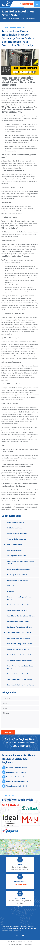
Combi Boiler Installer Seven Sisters (20, 655)
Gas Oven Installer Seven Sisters (19, 633)
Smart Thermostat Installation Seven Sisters (20, 667)
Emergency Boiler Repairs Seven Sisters (19, 598)
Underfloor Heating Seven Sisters (19, 644)
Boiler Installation (13, 18)
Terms (30, 944)
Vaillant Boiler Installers (15, 522)
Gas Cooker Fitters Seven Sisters (19, 627)
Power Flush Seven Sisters (17, 610)
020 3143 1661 (27, 4)
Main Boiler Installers (14, 545)
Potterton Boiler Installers (16, 539)
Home (4, 18)
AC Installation (12, 586)
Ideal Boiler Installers (14, 550)
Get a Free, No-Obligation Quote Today (20, 742)
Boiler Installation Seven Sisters (18, 569)
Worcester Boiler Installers (17, 533)
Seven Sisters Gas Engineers (22, 942)
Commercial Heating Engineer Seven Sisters (20, 562)
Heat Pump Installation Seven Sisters (20, 685)
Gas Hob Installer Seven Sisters (18, 638)
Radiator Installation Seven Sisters (19, 660)
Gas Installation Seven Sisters (18, 621)
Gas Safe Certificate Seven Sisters (20, 605)
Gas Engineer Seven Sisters (17, 556)
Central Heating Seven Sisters (18, 649)
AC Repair (10, 591)
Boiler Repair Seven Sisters (17, 575)
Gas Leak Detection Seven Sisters (19, 674)
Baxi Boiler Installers (14, 528)
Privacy (25, 944)
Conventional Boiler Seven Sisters (19, 679)
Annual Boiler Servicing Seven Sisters (21, 616)
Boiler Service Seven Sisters (17, 580)
